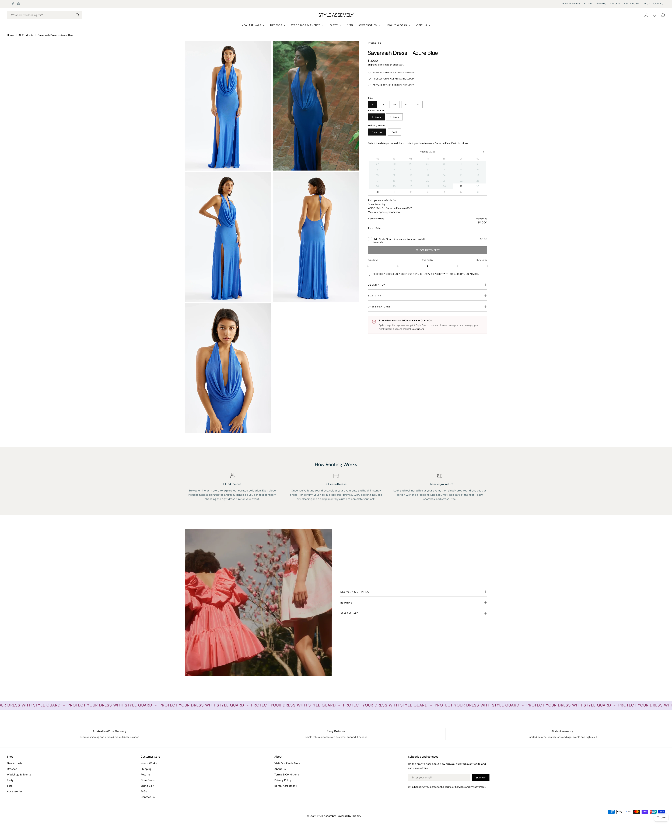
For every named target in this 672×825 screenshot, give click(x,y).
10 (394, 104)
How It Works (571, 3)
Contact (659, 3)
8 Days (394, 117)
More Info (378, 242)
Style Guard (632, 3)
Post (394, 132)
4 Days (376, 117)
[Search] (77, 15)
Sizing (588, 3)
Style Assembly (326, 816)
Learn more (418, 328)
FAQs (647, 3)
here (398, 212)
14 (417, 104)
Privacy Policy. (478, 786)
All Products (26, 35)
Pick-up (377, 132)
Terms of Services (455, 786)
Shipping (601, 3)
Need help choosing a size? (390, 274)
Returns (615, 3)
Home (10, 35)
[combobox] (44, 15)
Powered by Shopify (349, 816)
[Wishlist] (654, 15)
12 (406, 104)
